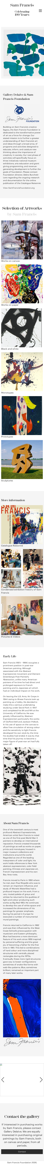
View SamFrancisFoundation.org (19, 188)
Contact (22, 1151)
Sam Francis (22, 5)
